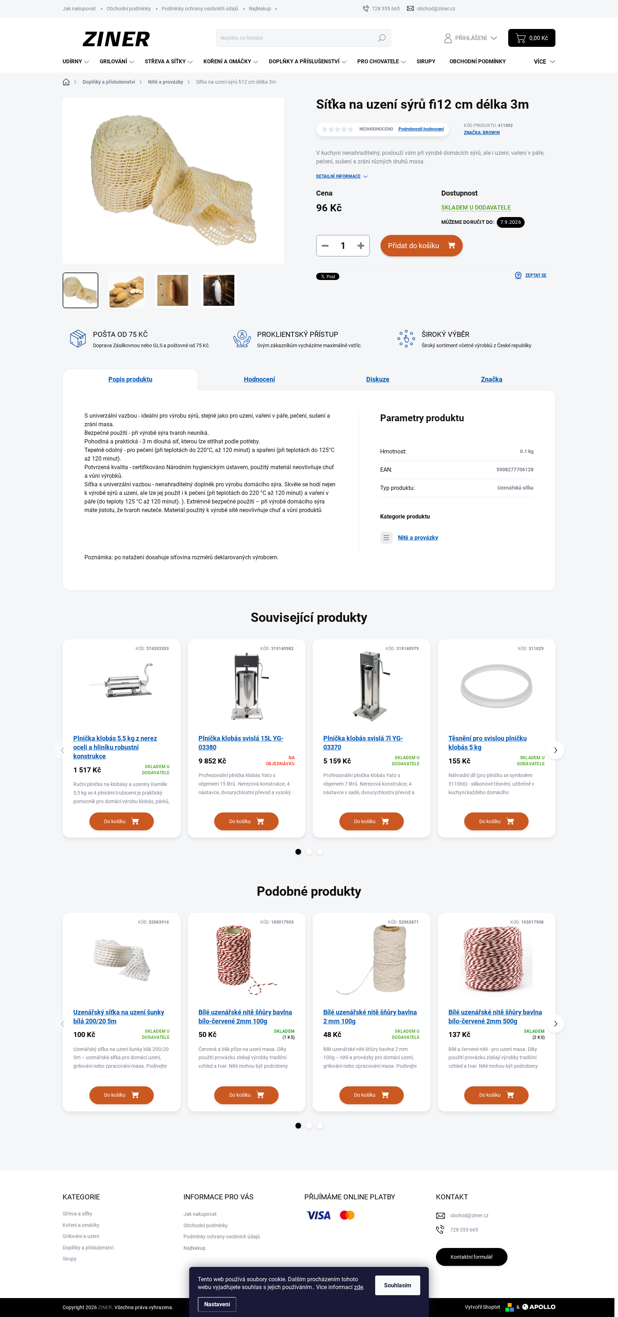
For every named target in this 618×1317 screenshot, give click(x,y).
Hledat (381, 38)
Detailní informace (338, 176)
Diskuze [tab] (377, 379)
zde (358, 1287)
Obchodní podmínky (129, 8)
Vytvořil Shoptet (482, 1307)
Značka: (482, 132)
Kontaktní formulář (472, 1257)
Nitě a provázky (418, 537)
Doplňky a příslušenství (88, 1247)
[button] (298, 852)
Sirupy (70, 1259)
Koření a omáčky (81, 1225)
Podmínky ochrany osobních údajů (200, 8)
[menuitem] (77, 61)
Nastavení (217, 1304)
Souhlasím (397, 1285)
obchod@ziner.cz (469, 1215)
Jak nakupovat (79, 8)
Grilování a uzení (81, 1236)
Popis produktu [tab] (130, 379)
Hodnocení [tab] (259, 379)
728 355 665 (464, 1230)
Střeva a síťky (77, 1214)
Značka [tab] (491, 379)
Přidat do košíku (413, 245)
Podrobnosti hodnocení (421, 129)
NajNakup (260, 8)
